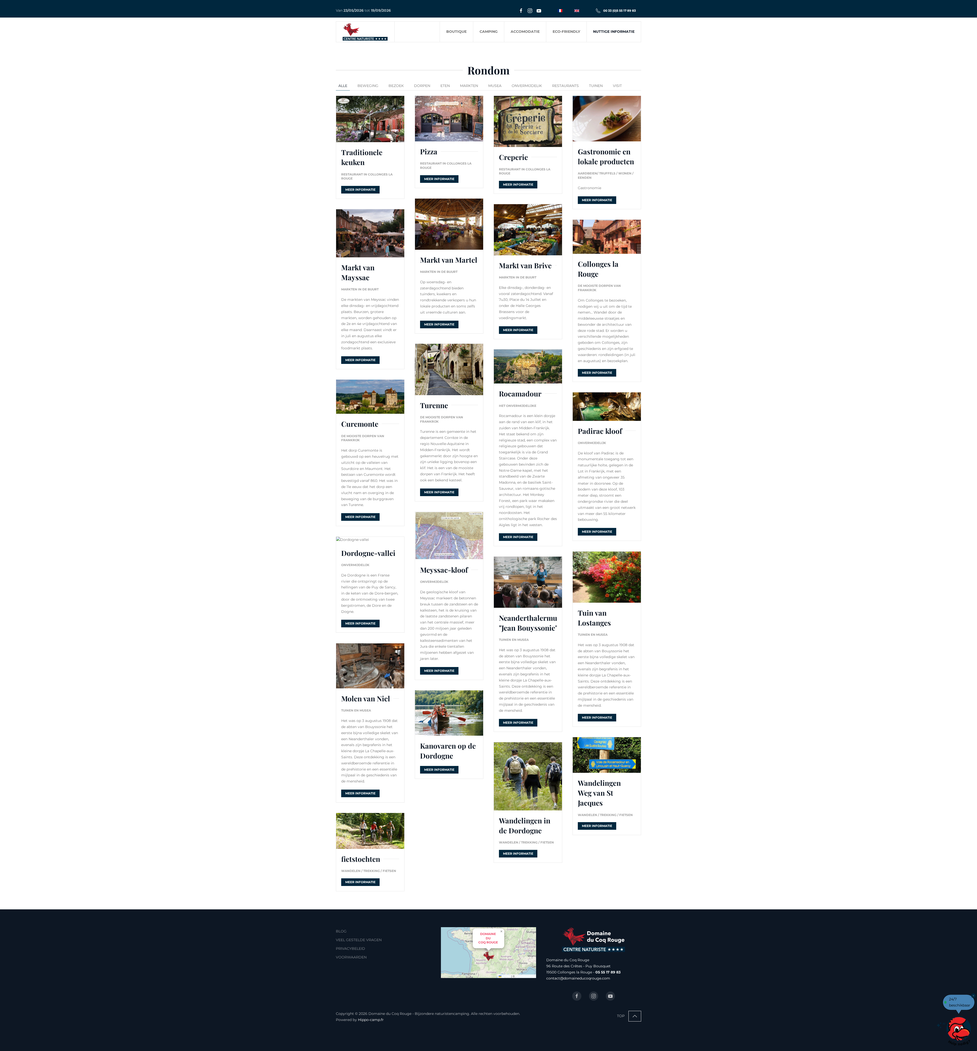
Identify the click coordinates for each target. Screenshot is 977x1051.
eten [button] (445, 85)
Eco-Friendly (566, 31)
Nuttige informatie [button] (614, 31)
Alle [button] (342, 85)
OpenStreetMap (525, 976)
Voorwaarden (351, 957)
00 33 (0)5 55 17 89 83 (619, 10)
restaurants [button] (565, 85)
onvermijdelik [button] (527, 85)
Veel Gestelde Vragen (359, 940)
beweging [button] (367, 85)
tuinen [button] (596, 85)
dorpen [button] (422, 85)
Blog (341, 931)
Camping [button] (489, 31)
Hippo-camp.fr (371, 1019)
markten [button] (469, 85)
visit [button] (617, 85)
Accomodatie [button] (525, 31)
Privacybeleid (350, 948)
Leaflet (505, 976)
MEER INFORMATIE (360, 189)
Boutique (456, 31)
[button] (488, 956)
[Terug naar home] (365, 32)
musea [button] (494, 85)
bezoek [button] (396, 85)
